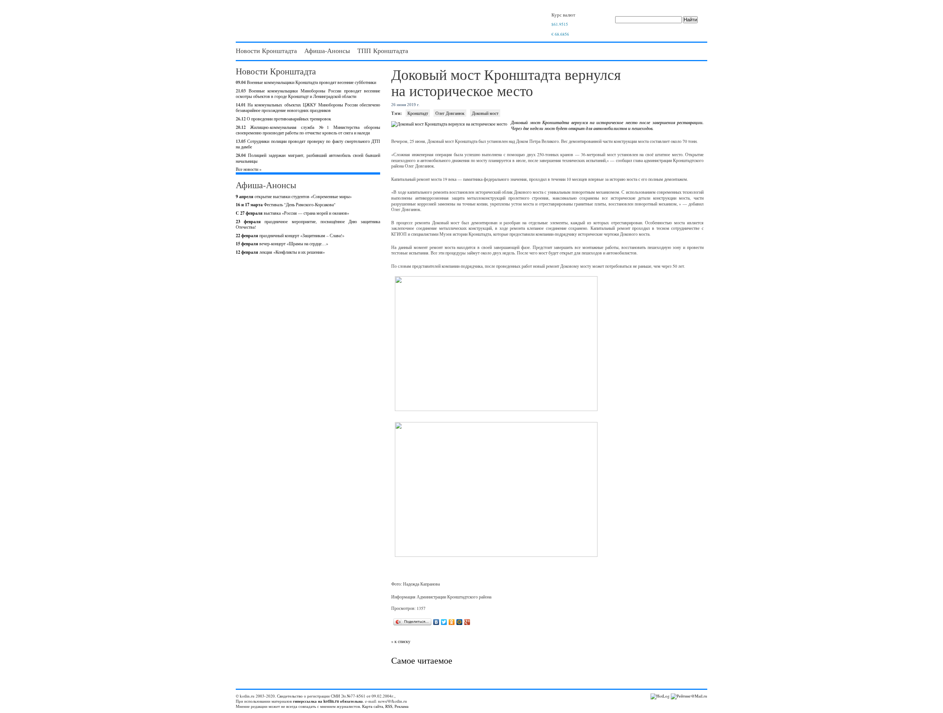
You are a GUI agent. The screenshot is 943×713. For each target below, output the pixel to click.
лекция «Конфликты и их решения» (280, 252)
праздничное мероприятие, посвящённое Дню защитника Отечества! (308, 224)
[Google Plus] (467, 622)
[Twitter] (444, 622)
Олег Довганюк (450, 113)
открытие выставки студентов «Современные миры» (294, 196)
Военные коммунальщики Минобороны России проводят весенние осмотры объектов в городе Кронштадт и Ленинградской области (308, 93)
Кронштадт (417, 113)
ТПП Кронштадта (382, 50)
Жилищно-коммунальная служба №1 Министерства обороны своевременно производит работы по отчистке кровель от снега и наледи (308, 130)
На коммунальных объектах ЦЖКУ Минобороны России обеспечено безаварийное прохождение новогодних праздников (308, 107)
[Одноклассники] (452, 622)
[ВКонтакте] (436, 622)
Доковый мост (485, 113)
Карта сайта (372, 706)
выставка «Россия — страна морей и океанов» (292, 213)
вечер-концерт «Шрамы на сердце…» (282, 243)
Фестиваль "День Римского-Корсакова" (286, 204)
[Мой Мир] (459, 622)
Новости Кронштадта (266, 50)
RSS (388, 706)
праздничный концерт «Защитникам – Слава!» (290, 235)
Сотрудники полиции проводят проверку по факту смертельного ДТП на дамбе (308, 144)
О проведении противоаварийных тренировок (289, 119)
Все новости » (249, 169)
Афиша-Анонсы (327, 50)
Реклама (402, 706)
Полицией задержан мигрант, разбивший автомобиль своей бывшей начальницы (308, 158)
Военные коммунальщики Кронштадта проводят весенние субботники (311, 82)
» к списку (400, 641)
